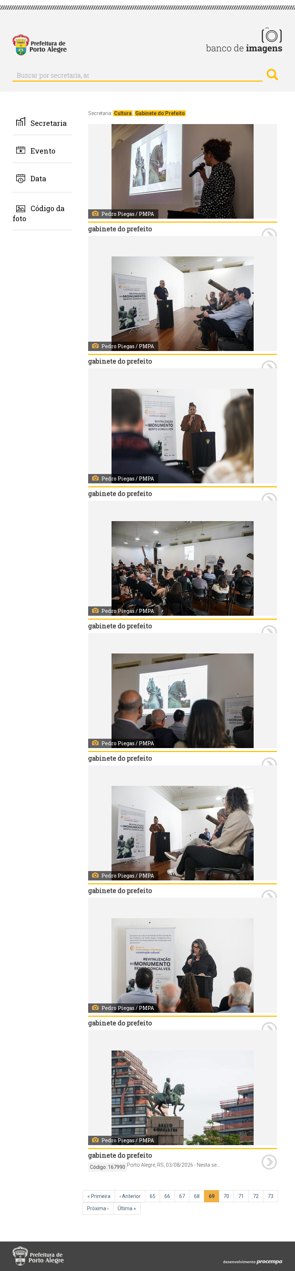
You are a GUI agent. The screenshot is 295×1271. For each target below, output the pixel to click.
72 (258, 1196)
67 (184, 1196)
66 (169, 1196)
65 (155, 1196)
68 (199, 1196)
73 (273, 1196)
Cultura (123, 113)
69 (214, 1197)
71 (243, 1196)
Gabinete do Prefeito (160, 113)
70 (228, 1196)
